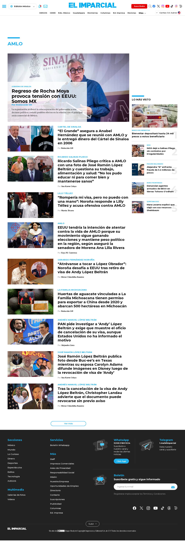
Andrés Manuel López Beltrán (77, 320)
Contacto (55, 495)
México (11, 445)
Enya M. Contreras (69, 253)
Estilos (11, 472)
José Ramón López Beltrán (75, 352)
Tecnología (14, 476)
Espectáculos (15, 467)
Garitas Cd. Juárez (168, 13)
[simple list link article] (154, 117)
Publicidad (55, 504)
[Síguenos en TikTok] (172, 6)
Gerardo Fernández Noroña (76, 260)
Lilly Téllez (65, 193)
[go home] (17, 528)
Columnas (105, 13)
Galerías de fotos (16, 495)
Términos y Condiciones (154, 494)
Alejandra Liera (67, 345)
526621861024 (122, 443)
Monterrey (92, 13)
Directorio (55, 490)
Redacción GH (24, 105)
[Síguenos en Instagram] (163, 6)
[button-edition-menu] (157, 12)
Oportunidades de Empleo (64, 486)
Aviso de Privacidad (60, 468)
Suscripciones (57, 499)
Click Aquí (121, 461)
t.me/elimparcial (167, 443)
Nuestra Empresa (59, 481)
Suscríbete (139, 6)
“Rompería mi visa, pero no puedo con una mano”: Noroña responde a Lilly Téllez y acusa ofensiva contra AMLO (93, 201)
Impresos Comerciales (62, 463)
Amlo (61, 223)
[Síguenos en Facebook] (154, 6)
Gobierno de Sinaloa (21, 86)
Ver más (68, 423)
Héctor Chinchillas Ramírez (72, 277)
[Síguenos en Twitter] (158, 6)
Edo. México (64, 13)
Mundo (11, 449)
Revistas (132, 13)
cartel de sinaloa (69, 127)
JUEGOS (43, 13)
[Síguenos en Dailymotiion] (175, 508)
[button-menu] (4, 6)
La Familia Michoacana (72, 290)
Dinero (11, 458)
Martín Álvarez (67, 211)
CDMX (53, 13)
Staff (52, 459)
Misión (53, 477)
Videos (11, 499)
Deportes (13, 463)
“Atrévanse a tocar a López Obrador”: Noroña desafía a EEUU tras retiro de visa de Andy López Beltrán (92, 268)
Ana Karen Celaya (68, 186)
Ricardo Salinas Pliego (73, 157)
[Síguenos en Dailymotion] (180, 6)
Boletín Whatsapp (59, 445)
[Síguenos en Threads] (176, 6)
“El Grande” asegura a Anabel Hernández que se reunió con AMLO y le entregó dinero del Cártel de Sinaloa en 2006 (93, 137)
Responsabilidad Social (62, 472)
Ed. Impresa (119, 13)
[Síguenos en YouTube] (167, 6)
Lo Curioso (13, 454)
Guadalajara (79, 13)
